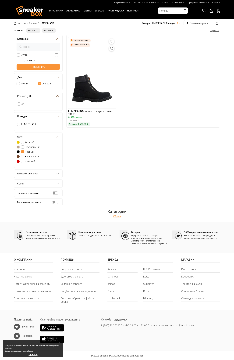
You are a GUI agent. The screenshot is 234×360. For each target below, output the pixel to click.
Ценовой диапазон (27, 173)
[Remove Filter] (37, 30)
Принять (33, 354)
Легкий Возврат (178, 2)
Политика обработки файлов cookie (78, 300)
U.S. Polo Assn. (151, 269)
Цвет (20, 136)
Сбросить (214, 30)
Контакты (216, 2)
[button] (211, 11)
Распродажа (188, 269)
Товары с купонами (28, 193)
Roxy (146, 291)
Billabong (148, 298)
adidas (111, 283)
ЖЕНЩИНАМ (73, 10)
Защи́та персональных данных (78, 291)
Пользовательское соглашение (32, 291)
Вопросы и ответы (71, 269)
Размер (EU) (24, 96)
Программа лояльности (198, 2)
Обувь (117, 216)
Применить (38, 66)
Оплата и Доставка (159, 2)
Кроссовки (187, 276)
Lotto (146, 276)
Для (19, 77)
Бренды (33, 23)
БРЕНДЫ (99, 10)
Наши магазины (141, 2)
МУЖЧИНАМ (56, 10)
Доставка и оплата (72, 276)
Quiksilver (148, 283)
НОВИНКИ (132, 10)
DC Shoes (112, 276)
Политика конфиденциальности (32, 283)
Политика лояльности (26, 298)
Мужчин (25, 83)
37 (22, 103)
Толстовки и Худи (191, 283)
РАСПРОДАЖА (116, 10)
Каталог (22, 23)
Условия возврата (71, 283)
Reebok (111, 269)
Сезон (20, 183)
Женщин (47, 83)
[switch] (55, 193)
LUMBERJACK (28, 124)
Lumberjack (114, 298)
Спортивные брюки (192, 291)
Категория (22, 38)
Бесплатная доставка (29, 202)
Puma (110, 291)
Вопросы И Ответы (122, 2)
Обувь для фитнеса (192, 298)
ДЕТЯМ (88, 10)
